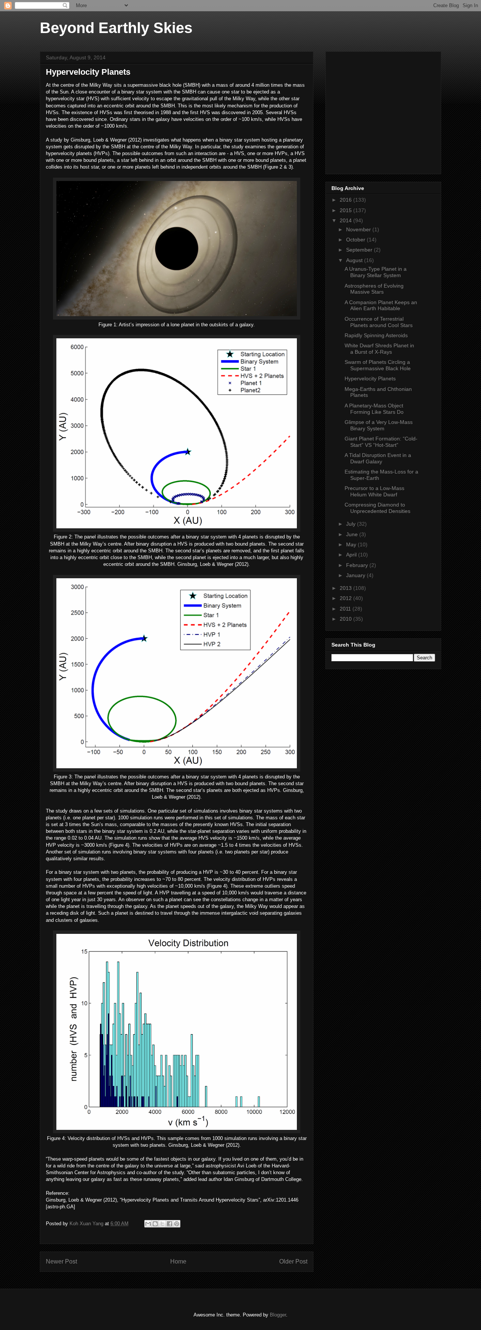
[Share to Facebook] (169, 1223)
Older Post (293, 1261)
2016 (346, 200)
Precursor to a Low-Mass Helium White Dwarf (374, 491)
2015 (346, 210)
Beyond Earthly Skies (116, 28)
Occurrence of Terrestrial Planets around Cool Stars (379, 322)
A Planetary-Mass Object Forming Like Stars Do (374, 409)
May (352, 544)
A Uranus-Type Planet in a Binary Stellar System (376, 272)
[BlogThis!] (155, 1223)
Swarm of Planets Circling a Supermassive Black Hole (378, 365)
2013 (346, 588)
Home (178, 1261)
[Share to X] (162, 1223)
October (356, 240)
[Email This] (148, 1223)
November (359, 229)
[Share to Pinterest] (176, 1223)
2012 (346, 598)
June (352, 534)
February (357, 565)
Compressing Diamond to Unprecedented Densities (377, 508)
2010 (346, 619)
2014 (346, 220)
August (355, 260)
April (352, 555)
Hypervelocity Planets (370, 378)
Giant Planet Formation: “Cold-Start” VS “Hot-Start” (381, 442)
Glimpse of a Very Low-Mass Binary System (379, 425)
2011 (346, 609)
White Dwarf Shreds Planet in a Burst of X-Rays (379, 348)
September (360, 250)
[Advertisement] (387, 110)
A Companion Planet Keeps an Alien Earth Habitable (381, 305)
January (356, 575)
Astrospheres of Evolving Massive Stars (374, 289)
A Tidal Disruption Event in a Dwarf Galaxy (378, 458)
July (351, 524)
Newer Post (61, 1261)
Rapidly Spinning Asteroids (376, 335)
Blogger (278, 1315)
